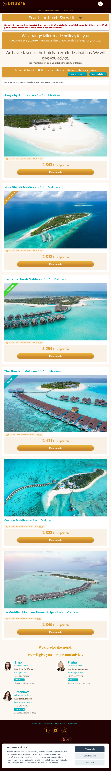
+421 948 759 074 (21, 705)
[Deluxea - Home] (14, 4)
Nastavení (90, 762)
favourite (31, 70)
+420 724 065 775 (75, 676)
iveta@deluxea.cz (21, 672)
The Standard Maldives (25, 371)
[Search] (100, 3)
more (40, 159)
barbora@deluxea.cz (77, 672)
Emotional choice (98, 74)
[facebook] (47, 730)
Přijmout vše (90, 749)
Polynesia (72, 723)
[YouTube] (55, 730)
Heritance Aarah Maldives (27, 279)
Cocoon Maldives (21, 520)
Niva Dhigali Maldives (24, 187)
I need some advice (77, 74)
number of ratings (68, 70)
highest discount (89, 70)
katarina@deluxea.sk (23, 702)
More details (55, 172)
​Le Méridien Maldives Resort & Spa (33, 612)
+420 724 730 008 (21, 676)
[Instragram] (64, 730)
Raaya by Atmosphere (24, 95)
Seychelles (60, 723)
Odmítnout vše (90, 756)
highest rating (47, 70)
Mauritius (37, 723)
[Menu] (106, 4)
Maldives (48, 723)
